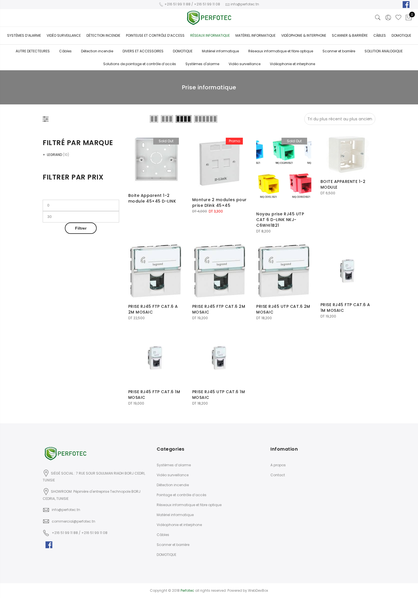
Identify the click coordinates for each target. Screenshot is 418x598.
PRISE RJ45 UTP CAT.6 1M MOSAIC (218, 394)
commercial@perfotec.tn (73, 521)
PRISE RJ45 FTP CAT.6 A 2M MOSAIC (153, 309)
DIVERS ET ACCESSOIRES (143, 51)
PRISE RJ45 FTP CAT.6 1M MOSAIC (154, 394)
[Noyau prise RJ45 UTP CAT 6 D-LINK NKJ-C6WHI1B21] (283, 170)
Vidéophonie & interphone (303, 35)
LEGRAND (54, 154)
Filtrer (80, 228)
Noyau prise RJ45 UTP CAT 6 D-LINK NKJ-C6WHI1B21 (280, 219)
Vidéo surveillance (64, 35)
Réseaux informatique (210, 35)
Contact (277, 475)
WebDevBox (258, 590)
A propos (278, 465)
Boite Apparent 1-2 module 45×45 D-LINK (152, 198)
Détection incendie (97, 51)
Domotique (401, 35)
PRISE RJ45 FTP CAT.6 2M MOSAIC (218, 309)
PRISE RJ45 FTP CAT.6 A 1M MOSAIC (345, 307)
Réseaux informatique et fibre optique (280, 51)
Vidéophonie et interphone (292, 63)
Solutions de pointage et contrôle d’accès (139, 63)
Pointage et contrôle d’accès (181, 494)
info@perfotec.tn (66, 509)
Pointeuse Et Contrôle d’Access (155, 35)
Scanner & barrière (350, 35)
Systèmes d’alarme (24, 35)
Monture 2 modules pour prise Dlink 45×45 (219, 202)
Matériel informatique (255, 35)
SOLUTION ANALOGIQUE (384, 51)
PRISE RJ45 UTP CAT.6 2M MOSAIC (283, 309)
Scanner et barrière (338, 51)
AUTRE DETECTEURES (33, 51)
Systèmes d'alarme (202, 63)
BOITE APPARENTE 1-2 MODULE (343, 184)
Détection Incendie (103, 35)
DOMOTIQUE (183, 51)
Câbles (379, 35)
